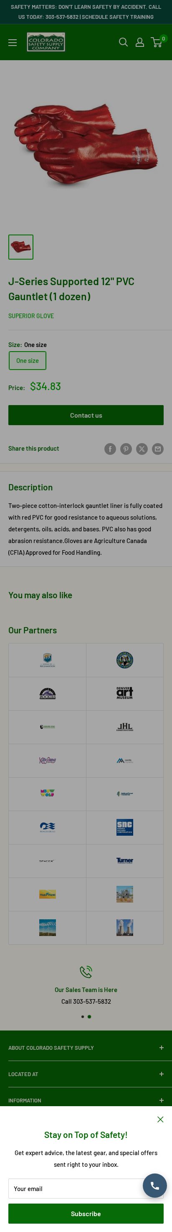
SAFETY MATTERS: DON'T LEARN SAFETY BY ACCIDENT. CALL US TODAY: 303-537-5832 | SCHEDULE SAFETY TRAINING (86, 11)
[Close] (160, 1119)
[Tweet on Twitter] (142, 448)
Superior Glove (31, 315)
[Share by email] (158, 448)
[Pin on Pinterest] (126, 448)
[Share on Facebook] (110, 448)
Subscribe (86, 1213)
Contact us (86, 415)
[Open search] (123, 42)
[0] (157, 42)
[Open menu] (12, 42)
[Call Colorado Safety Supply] (155, 1185)
